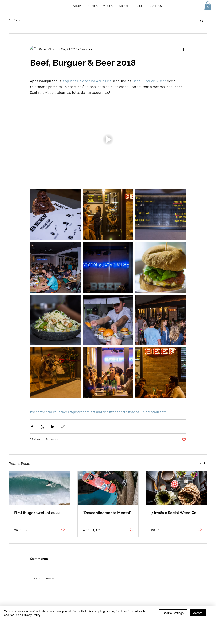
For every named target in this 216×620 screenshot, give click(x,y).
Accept (197, 613)
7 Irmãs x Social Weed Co (173, 512)
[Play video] (108, 139)
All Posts (14, 20)
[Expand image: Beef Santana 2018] (55, 214)
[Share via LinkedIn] (53, 427)
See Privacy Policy (28, 615)
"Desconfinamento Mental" (107, 512)
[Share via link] (63, 427)
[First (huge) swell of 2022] (39, 488)
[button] (92, 6)
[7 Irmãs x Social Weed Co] (176, 488)
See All (202, 463)
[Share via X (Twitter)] (42, 427)
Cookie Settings (173, 613)
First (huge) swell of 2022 (37, 512)
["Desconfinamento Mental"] (108, 488)
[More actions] (183, 49)
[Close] (210, 613)
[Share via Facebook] (32, 427)
